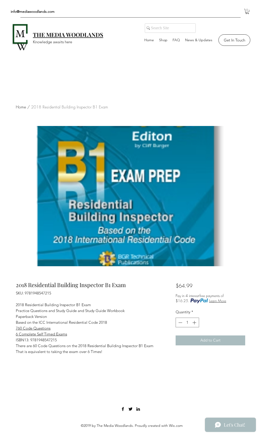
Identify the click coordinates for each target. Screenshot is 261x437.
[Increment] (194, 322)
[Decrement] (179, 322)
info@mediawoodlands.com (33, 11)
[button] (247, 11)
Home (21, 107)
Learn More (217, 300)
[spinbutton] (187, 322)
